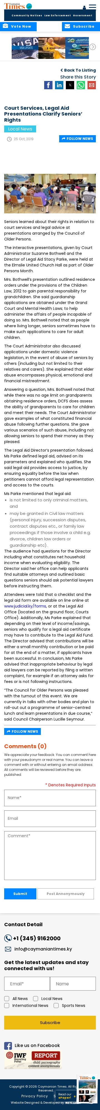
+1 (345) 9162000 (37, 938)
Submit (20, 893)
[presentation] (92, 47)
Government (82, 15)
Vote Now (21, 26)
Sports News (73, 1005)
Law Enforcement (57, 15)
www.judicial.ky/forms (25, 606)
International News (30, 1005)
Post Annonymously (66, 893)
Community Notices (27, 15)
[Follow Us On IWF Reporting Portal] (50, 1060)
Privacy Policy (34, 1096)
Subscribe (50, 1022)
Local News (51, 998)
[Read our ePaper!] (87, 1104)
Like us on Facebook (37, 1046)
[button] (26, 48)
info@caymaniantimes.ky (43, 949)
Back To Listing (80, 70)
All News (20, 998)
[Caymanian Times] (18, 6)
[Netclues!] (73, 1102)
